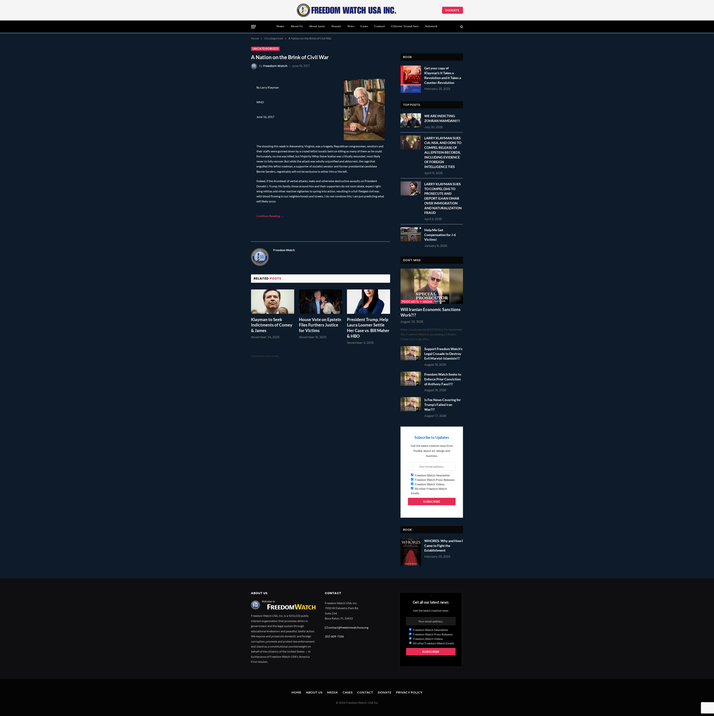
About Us (297, 26)
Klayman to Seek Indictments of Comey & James (271, 325)
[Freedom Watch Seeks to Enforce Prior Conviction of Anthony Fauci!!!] (412, 379)
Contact (379, 26)
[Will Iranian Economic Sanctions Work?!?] (432, 286)
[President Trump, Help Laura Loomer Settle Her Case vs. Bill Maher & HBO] (368, 301)
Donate (452, 10)
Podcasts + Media (417, 302)
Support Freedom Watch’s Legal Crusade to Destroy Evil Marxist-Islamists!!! (443, 353)
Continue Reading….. (270, 216)
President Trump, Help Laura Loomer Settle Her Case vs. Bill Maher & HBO (368, 328)
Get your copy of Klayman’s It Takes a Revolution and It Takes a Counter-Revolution (442, 75)
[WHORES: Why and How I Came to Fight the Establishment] (411, 552)
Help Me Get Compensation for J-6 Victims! (440, 234)
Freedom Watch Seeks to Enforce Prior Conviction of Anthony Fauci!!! (442, 379)
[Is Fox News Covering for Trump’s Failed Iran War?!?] (412, 404)
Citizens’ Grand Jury (405, 26)
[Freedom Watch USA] (347, 10)
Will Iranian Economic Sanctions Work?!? (431, 312)
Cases (364, 26)
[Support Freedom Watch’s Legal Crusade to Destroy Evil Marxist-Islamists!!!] (412, 353)
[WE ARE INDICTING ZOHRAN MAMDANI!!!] (412, 120)
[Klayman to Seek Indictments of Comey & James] (272, 301)
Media (332, 692)
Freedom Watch (275, 66)
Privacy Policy (409, 692)
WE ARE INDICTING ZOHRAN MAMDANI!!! (442, 118)
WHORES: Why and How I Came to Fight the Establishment (443, 545)
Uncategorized (265, 49)
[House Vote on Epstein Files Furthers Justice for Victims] (320, 301)
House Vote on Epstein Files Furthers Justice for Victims (320, 325)
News (351, 26)
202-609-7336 (334, 636)
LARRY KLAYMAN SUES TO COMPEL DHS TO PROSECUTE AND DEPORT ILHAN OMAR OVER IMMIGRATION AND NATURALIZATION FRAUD (443, 198)
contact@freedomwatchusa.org (348, 627)
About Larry (317, 26)
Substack (431, 26)
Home (280, 26)
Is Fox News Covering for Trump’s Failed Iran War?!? (442, 404)
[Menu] (253, 27)
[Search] (461, 27)
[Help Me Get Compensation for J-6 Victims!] (412, 234)
